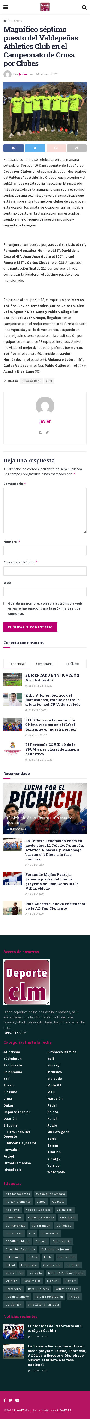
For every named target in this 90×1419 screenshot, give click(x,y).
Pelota (52, 1112)
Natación (55, 1098)
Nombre (11, 541)
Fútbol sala (29, 1265)
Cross (18, 21)
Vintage (53, 1158)
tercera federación (49, 1296)
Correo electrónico (20, 562)
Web (7, 582)
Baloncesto (12, 1065)
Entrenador (14, 1257)
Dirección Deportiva (20, 1249)
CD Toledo (64, 1225)
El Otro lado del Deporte (16, 1134)
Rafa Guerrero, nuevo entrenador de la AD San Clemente (55, 906)
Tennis (53, 1145)
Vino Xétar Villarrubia (43, 1304)
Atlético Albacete (38, 1209)
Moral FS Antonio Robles (66, 1273)
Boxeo (8, 1085)
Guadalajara (51, 1265)
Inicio (6, 21)
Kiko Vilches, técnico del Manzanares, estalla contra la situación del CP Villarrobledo (53, 700)
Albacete (58, 1201)
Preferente (14, 1288)
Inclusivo (54, 1072)
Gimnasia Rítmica (61, 1052)
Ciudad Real (31, 381)
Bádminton (12, 1058)
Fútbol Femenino (17, 1163)
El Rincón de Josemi (55, 1249)
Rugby (52, 1125)
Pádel (52, 1105)
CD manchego (16, 1225)
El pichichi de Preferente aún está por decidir (40, 820)
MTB (51, 1092)
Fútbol (8, 1156)
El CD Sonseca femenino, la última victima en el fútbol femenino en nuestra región (51, 724)
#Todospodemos (18, 1193)
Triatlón (54, 1152)
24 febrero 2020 (46, 74)
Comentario (14, 484)
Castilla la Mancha (41, 1217)
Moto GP (54, 1085)
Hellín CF (73, 1265)
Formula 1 (11, 1149)
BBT (6, 1078)
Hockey (53, 1065)
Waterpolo (56, 1172)
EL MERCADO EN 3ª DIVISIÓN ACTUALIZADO (52, 677)
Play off (70, 1280)
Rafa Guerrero (38, 1288)
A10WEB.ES (63, 1410)
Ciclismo (10, 1092)
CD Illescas (68, 1217)
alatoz (41, 1201)
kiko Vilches (14, 1273)
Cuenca (41, 1241)
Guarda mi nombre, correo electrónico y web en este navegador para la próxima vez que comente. (45, 608)
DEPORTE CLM (14, 1032)
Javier (23, 74)
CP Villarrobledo (18, 1241)
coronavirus (50, 1233)
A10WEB (19, 1410)
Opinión (11, 1280)
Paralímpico (32, 1280)
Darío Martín (62, 1241)
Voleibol (53, 1165)
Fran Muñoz (66, 1257)
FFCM (48, 1257)
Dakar (8, 1105)
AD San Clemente (18, 1201)
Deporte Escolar (16, 1112)
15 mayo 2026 (17, 828)
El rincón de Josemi (19, 1143)
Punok (52, 1118)
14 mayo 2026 (36, 914)
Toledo (74, 1296)
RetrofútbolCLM (66, 1288)
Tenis (52, 1138)
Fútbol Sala (12, 1169)
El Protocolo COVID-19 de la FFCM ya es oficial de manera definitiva (52, 749)
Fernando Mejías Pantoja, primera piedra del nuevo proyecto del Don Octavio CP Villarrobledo (51, 881)
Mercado (54, 1078)
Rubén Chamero (17, 1296)
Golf (50, 1058)
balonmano (14, 1217)
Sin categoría (58, 1132)
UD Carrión (14, 1304)
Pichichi (53, 1280)
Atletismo (11, 1052)
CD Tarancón (41, 1225)
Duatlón (10, 1118)
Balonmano (12, 1072)
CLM (49, 381)
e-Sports (10, 1125)
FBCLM (33, 1257)
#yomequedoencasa (50, 1193)
